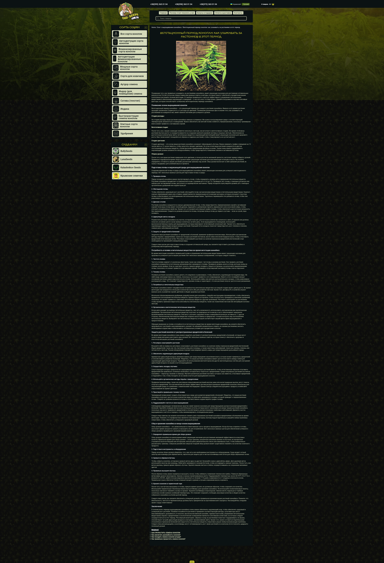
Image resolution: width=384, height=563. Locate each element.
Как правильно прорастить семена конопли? (168, 539)
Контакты (238, 13)
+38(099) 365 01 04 (159, 4)
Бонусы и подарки (204, 13)
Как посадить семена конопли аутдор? (166, 537)
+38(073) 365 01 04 (208, 4)
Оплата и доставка (223, 13)
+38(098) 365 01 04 (183, 4)
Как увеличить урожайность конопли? (166, 535)
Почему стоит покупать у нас (182, 13)
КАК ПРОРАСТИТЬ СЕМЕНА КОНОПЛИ (166, 533)
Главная (163, 13)
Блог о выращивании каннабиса (171, 27)
